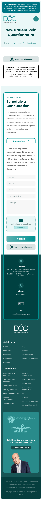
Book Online (8, 351)
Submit (21, 238)
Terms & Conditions (30, 358)
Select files (21, 228)
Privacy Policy (27, 355)
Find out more (21, 447)
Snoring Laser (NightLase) (27, 388)
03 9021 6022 (21, 294)
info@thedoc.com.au (21, 314)
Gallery (25, 351)
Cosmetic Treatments (27, 374)
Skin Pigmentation (10, 389)
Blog (23, 347)
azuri (21, 494)
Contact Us (7, 358)
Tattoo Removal (28, 379)
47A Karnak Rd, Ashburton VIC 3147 (21, 275)
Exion (24, 393)
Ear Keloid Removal (29, 405)
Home (6, 43)
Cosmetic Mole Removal (9, 374)
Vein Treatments (10, 385)
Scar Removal (8, 403)
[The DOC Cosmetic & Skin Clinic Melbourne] (9, 19)
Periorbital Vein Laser (30, 401)
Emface (25, 397)
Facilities (6, 362)
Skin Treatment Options (9, 380)
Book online (19, 141)
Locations (7, 355)
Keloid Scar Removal (11, 393)
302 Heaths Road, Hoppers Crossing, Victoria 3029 (21, 270)
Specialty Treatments (8, 398)
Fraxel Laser (26, 383)
